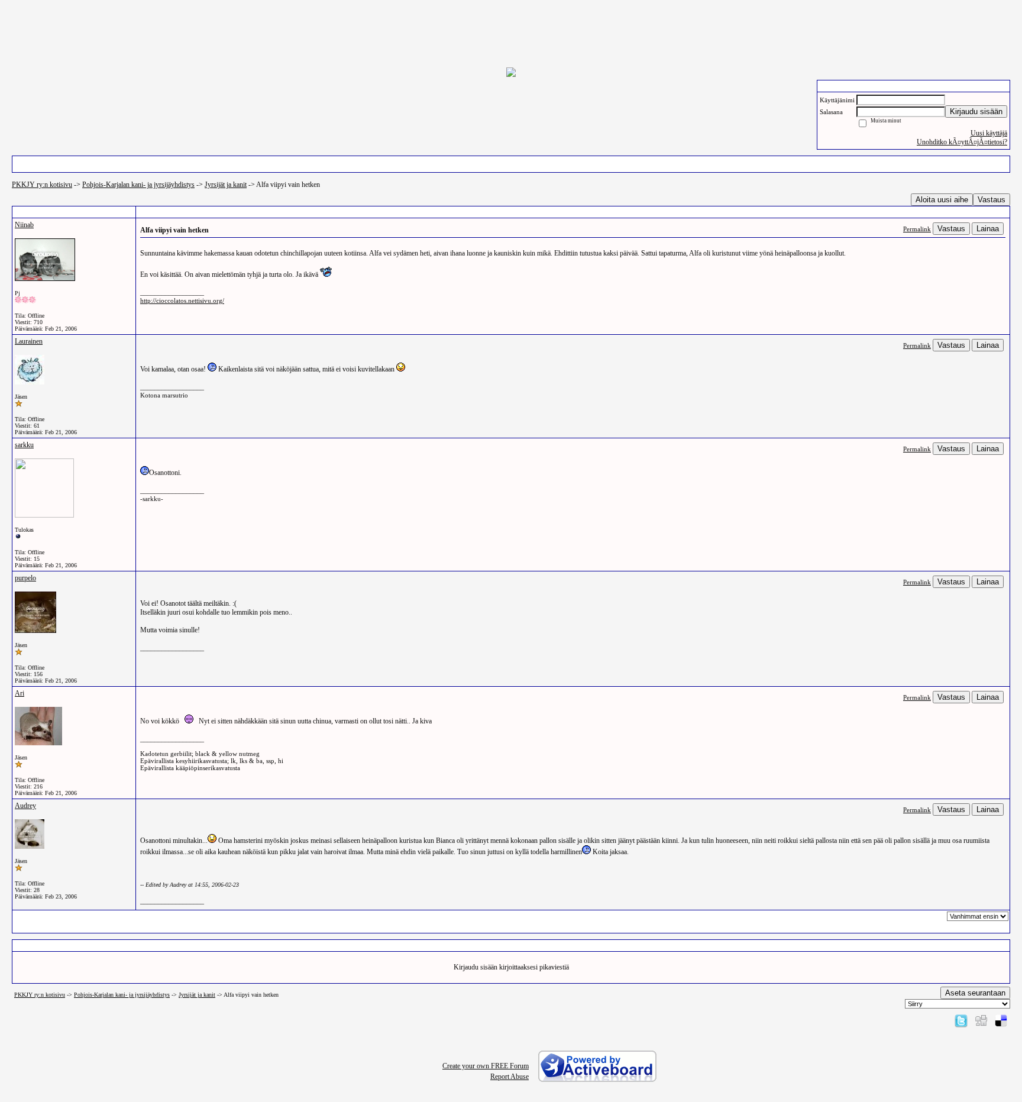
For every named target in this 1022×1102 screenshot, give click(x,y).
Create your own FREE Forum (485, 1066)
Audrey (25, 806)
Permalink (917, 228)
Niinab (24, 225)
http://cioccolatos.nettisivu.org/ (182, 300)
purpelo (25, 578)
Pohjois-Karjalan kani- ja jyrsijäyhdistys (138, 184)
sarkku (24, 445)
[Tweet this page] (961, 1020)
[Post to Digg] (981, 1020)
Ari (19, 693)
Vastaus (991, 199)
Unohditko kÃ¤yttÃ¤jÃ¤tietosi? (962, 142)
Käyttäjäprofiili (511, 164)
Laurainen (29, 341)
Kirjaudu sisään (976, 111)
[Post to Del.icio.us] (1001, 1020)
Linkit (653, 164)
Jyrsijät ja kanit (226, 184)
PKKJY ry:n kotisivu (42, 184)
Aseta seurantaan (975, 992)
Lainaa (987, 228)
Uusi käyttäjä (989, 133)
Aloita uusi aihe (942, 199)
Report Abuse (509, 1076)
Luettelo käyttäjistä (226, 164)
